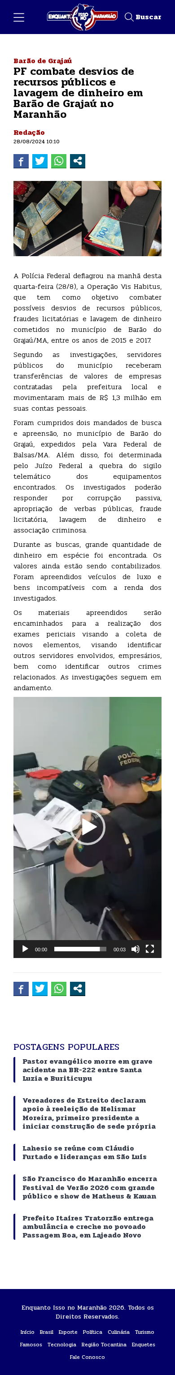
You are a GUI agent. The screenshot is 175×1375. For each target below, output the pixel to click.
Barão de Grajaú (42, 60)
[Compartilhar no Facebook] (21, 161)
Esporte (68, 1332)
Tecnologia (62, 1345)
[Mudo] (135, 949)
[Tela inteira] (149, 949)
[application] (87, 827)
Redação (29, 132)
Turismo (144, 1332)
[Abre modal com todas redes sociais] (77, 161)
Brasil (46, 1332)
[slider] (80, 949)
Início (28, 1332)
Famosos (31, 1345)
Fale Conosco (87, 1357)
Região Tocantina (104, 1345)
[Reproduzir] (25, 949)
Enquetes (143, 1345)
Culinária (119, 1332)
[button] (87, 827)
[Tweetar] (40, 161)
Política (92, 1332)
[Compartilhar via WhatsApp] (58, 161)
